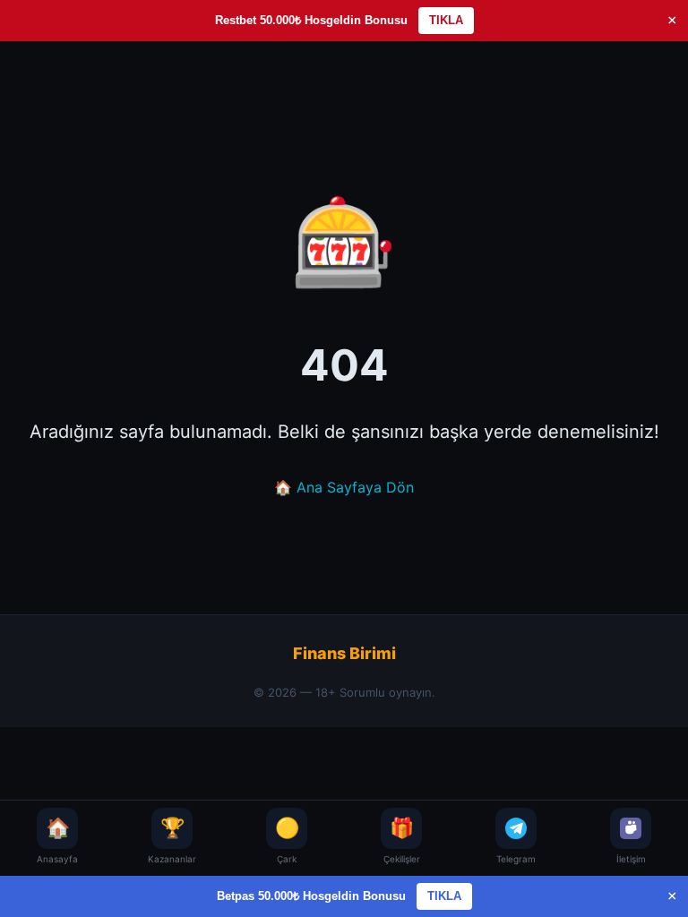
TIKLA (446, 20)
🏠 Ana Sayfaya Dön (344, 487)
